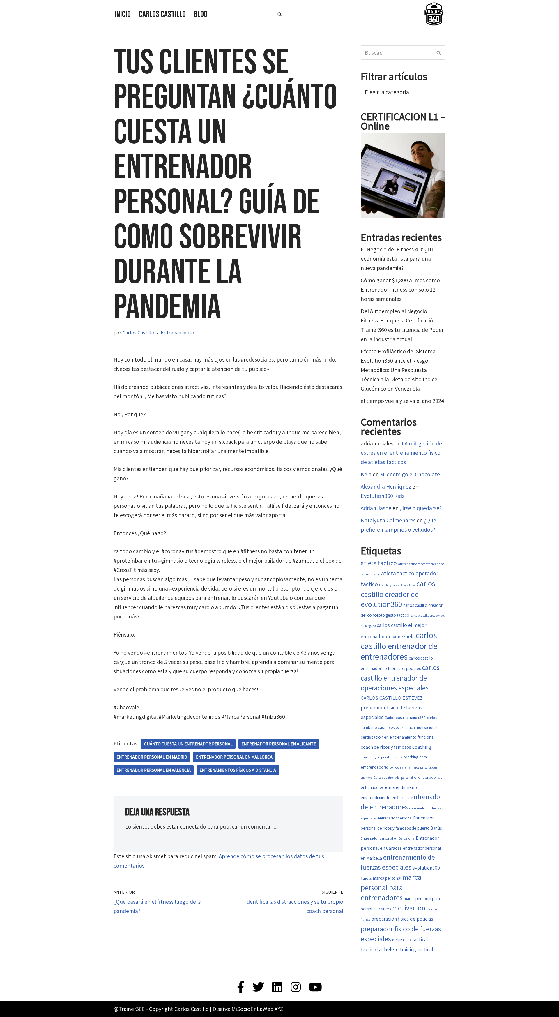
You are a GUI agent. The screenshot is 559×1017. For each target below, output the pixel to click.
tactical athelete (380, 949)
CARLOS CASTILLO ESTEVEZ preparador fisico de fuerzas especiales (392, 707)
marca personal (387, 878)
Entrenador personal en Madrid (151, 757)
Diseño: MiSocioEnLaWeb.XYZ (248, 1009)
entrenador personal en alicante (278, 744)
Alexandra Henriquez (386, 486)
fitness (366, 878)
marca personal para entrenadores (391, 887)
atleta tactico (379, 563)
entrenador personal (395, 818)
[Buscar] (279, 14)
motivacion (408, 907)
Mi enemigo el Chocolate (410, 474)
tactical (420, 939)
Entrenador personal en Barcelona (388, 838)
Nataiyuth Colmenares (388, 520)
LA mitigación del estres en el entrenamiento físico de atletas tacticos (402, 453)
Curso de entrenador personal (393, 777)
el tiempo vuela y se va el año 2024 (402, 401)
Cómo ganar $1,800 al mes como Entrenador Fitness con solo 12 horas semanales (400, 289)
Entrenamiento (177, 332)
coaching (421, 746)
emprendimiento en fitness (385, 797)
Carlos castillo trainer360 (405, 717)
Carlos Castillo (162, 14)
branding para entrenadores (397, 585)
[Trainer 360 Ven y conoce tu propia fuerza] (433, 14)
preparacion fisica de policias (402, 918)
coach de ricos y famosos (386, 747)
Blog (200, 14)
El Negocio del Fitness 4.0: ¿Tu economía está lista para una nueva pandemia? (397, 259)
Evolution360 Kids (382, 496)
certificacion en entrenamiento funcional (397, 737)
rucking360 (401, 939)
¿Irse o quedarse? (421, 508)
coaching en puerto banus (381, 757)
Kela (366, 474)
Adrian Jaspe (376, 508)
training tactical (416, 949)
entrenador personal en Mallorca (234, 757)
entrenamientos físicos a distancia (237, 770)
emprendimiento (402, 787)
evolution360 (426, 868)
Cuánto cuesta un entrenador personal (188, 744)
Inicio (123, 14)
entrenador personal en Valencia (153, 770)
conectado (193, 826)
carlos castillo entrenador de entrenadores (399, 646)
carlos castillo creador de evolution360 (398, 593)
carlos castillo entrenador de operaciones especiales (400, 677)
